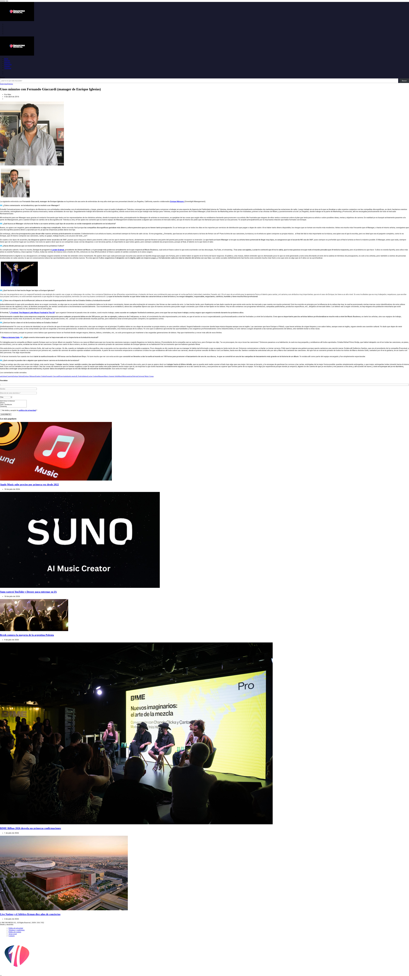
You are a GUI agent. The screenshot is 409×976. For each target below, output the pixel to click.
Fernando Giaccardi (52, 376)
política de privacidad (27, 410)
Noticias (7, 60)
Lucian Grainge (58, 250)
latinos (85, 376)
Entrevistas (8, 64)
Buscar (2, 77)
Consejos (10, 376)
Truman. (17, 924)
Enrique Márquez (177, 201)
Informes (7, 62)
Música (124, 376)
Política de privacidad (16, 928)
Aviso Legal (13, 934)
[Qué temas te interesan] (13, 401)
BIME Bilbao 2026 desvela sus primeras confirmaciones (30, 828)
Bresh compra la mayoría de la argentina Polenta (27, 635)
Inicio (6, 59)
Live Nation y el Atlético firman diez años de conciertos (30, 914)
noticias (129, 376)
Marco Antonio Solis (111, 376)
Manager (101, 376)
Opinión (7, 66)
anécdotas (3, 376)
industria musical (71, 376)
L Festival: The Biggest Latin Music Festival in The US (32, 312)
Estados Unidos (40, 376)
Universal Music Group (146, 376)
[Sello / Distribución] (13, 405)
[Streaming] (13, 406)
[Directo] (13, 403)
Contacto (12, 936)
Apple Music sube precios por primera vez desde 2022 (29, 484)
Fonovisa (62, 376)
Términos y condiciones (17, 930)
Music (120, 376)
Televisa (135, 376)
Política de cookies (15, 932)
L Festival (80, 376)
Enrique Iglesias (18, 376)
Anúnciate (7, 68)
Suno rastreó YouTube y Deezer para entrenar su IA (28, 591)
